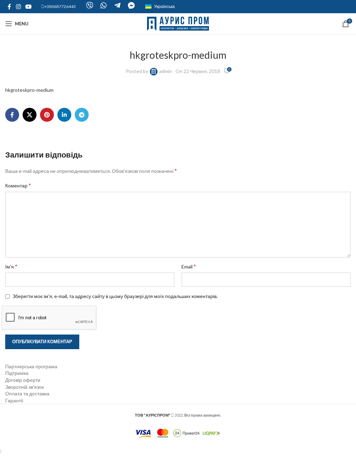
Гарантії (14, 400)
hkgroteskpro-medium (29, 90)
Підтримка (17, 373)
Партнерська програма (31, 366)
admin (165, 71)
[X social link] (30, 115)
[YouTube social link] (28, 6)
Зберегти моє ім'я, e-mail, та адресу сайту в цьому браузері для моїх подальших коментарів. (115, 296)
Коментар (18, 185)
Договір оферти (22, 380)
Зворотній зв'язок (24, 387)
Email (188, 266)
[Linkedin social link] (64, 115)
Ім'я (11, 266)
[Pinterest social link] (47, 115)
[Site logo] (178, 23)
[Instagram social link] (18, 6)
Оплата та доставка (27, 393)
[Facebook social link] (9, 6)
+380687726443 (60, 6)
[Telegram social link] (82, 115)
